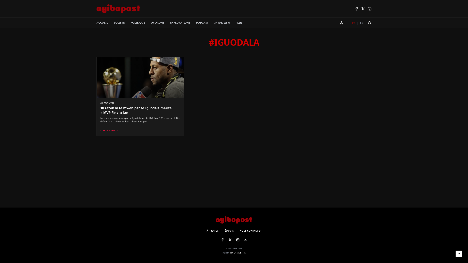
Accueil (102, 22)
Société (119, 22)
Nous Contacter (250, 230)
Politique (138, 22)
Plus (239, 22)
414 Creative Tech (238, 252)
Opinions (157, 22)
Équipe (229, 230)
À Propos (213, 230)
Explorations (180, 22)
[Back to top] (459, 254)
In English (222, 22)
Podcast (202, 22)
